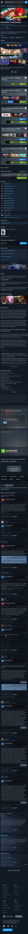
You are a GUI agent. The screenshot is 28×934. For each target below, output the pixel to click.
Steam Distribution (7, 894)
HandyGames (8, 25)
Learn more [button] (23, 243)
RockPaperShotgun (5, 279)
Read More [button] (23, 682)
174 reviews (6, 777)
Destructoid (3, 284)
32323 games (6, 703)
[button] (3, 6)
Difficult (11, 37)
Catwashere (6, 739)
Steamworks (5, 892)
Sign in (2, 67)
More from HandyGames (13, 411)
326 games (6, 626)
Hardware (16, 892)
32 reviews (12, 573)
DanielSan (6, 521)
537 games (6, 657)
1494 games (6, 740)
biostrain (6, 776)
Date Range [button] (3, 479)
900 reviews (12, 626)
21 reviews (6, 496)
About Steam (6, 887)
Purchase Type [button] (13, 476)
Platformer (18, 37)
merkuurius (6, 572)
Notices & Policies (7, 907)
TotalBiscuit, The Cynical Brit (7, 290)
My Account (17, 910)
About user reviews (5, 461)
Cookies (4, 910)
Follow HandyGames (10, 419)
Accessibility (5, 905)
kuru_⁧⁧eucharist (7, 625)
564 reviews (13, 740)
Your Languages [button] (8, 485)
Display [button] (17, 479)
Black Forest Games (9, 24)
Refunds (4, 912)
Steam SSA (5, 890)
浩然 (5, 599)
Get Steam (16, 903)
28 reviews (12, 522)
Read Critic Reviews (13, 452)
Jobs (15, 890)
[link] (15, 84)
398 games (6, 522)
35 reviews (12, 657)
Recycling (16, 894)
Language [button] (21, 476)
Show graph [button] (23, 481)
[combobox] (15, 2)
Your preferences (13, 461)
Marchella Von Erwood (9, 495)
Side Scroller (4, 37)
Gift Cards (5, 897)
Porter (5, 541)
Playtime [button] (11, 479)
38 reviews (6, 542)
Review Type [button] (4, 476)
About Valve (16, 887)
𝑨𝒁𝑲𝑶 (5, 656)
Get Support (16, 907)
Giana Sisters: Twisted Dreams (15, 93)
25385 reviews (14, 703)
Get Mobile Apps (7, 929)
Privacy (4, 903)
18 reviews (6, 600)
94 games (6, 573)
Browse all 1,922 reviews (14, 870)
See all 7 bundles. (5, 167)
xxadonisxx (6, 701)
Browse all (23, 171)
